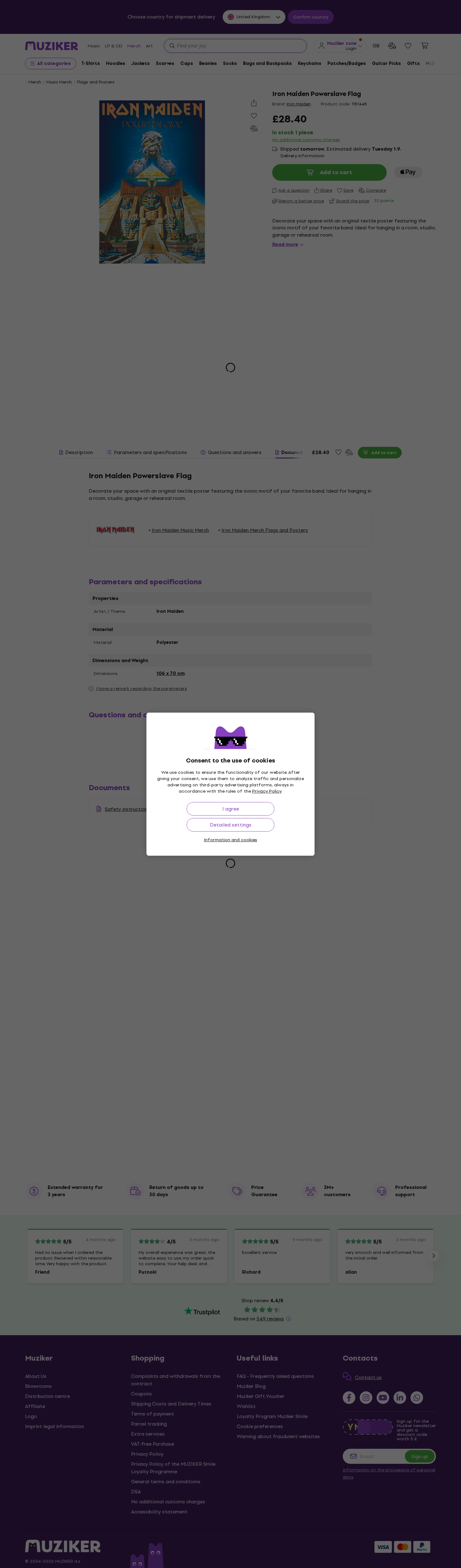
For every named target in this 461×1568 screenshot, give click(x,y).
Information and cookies (230, 840)
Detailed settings (231, 825)
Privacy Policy (267, 791)
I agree (230, 809)
